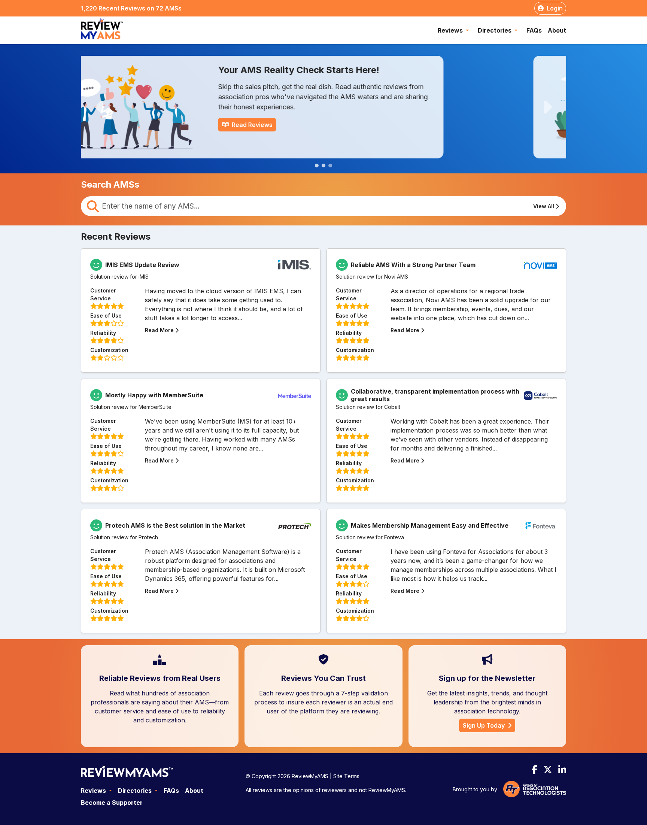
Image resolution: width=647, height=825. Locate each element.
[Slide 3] (330, 165)
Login (555, 8)
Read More (159, 330)
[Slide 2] (323, 165)
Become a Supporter (112, 802)
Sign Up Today (484, 725)
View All (543, 206)
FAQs (534, 30)
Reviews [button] (451, 30)
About (557, 30)
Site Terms (346, 776)
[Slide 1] (317, 165)
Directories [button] (495, 30)
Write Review (328, 124)
